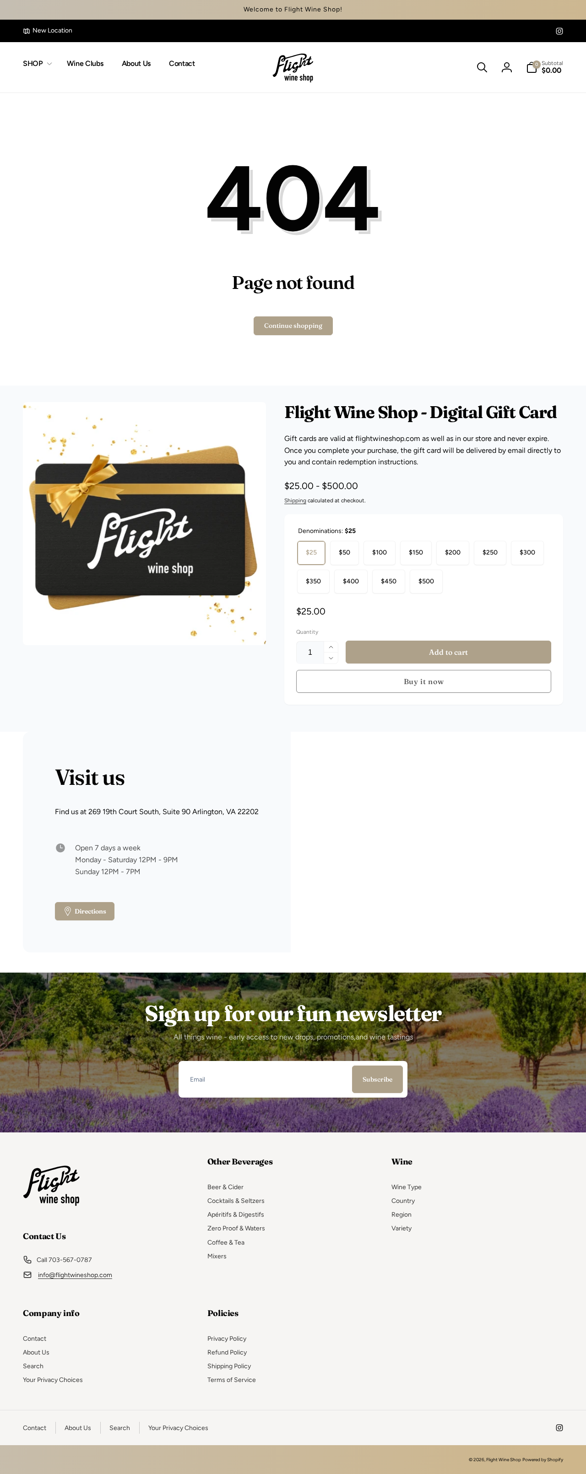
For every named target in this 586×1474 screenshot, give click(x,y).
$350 (313, 581)
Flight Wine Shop (503, 1460)
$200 (453, 552)
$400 (351, 581)
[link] (47, 31)
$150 (416, 552)
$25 (311, 552)
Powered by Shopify (542, 1460)
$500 (426, 581)
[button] (35, 64)
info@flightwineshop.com (75, 1275)
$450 (388, 581)
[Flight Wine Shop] (51, 1211)
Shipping (295, 500)
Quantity (307, 632)
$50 (344, 552)
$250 (490, 552)
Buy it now (424, 681)
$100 (379, 552)
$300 (527, 552)
